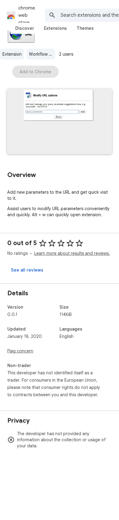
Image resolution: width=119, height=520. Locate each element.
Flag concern (20, 351)
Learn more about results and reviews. (72, 253)
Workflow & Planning (42, 54)
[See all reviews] (27, 270)
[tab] (24, 28)
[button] (59, 122)
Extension (12, 54)
